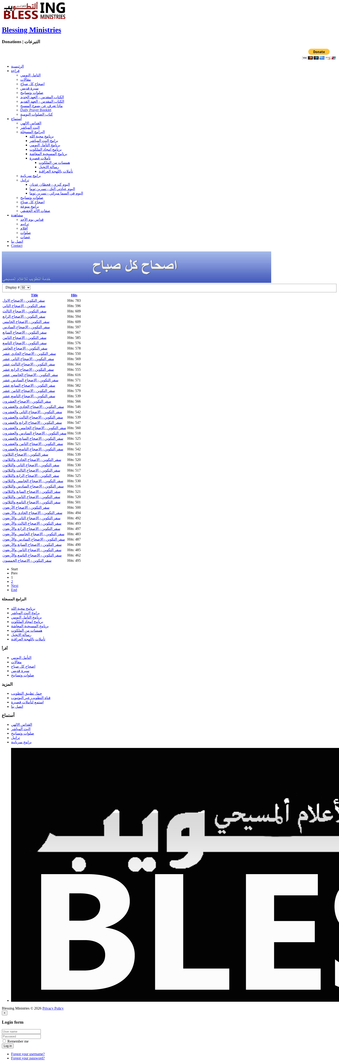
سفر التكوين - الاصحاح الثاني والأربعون (31, 518)
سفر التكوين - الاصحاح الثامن (24, 338)
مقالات (25, 79)
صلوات (25, 233)
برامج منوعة (29, 206)
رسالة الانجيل (49, 167)
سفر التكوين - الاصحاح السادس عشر (30, 380)
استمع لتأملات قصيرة (27, 702)
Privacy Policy (53, 1008)
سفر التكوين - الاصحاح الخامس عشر (30, 375)
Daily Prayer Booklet (35, 110)
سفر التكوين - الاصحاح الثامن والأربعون (32, 550)
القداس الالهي (30, 123)
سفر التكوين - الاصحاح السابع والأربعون (32, 545)
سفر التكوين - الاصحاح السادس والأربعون (34, 539)
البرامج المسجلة (32, 132)
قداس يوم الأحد (32, 219)
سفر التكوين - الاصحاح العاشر (25, 348)
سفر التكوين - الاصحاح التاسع (25, 343)
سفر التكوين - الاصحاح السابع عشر (29, 385)
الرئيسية (17, 66)
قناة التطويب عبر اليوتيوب (31, 698)
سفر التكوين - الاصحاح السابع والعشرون (33, 438)
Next (14, 586)
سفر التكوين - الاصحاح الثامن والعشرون (33, 444)
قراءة (15, 71)
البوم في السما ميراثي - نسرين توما (56, 193)
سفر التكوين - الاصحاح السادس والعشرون (34, 433)
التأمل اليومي (21, 658)
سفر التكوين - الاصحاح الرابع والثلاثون (31, 476)
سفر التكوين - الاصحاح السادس (26, 327)
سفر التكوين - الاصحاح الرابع (24, 316)
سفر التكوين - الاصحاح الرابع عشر (28, 369)
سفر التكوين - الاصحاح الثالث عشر (29, 364)
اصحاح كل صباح (32, 84)
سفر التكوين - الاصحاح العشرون (27, 401)
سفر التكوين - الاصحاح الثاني (24, 306)
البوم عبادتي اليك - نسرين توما (52, 189)
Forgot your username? (28, 1054)
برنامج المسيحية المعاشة (48, 154)
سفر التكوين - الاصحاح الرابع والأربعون (31, 529)
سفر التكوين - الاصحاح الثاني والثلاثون (31, 465)
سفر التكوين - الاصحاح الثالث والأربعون (32, 523)
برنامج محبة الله (42, 136)
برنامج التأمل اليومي (45, 145)
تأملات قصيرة (40, 158)
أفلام (24, 228)
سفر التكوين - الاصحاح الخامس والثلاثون (33, 481)
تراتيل (24, 180)
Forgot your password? (28, 1058)
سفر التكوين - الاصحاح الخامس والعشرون (34, 428)
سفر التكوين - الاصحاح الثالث (24, 311)
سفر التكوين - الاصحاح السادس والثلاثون (33, 486)
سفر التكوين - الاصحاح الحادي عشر (29, 354)
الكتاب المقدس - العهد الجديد (42, 97)
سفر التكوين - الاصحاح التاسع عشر (29, 396)
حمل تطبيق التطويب (26, 693)
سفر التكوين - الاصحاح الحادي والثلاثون (32, 460)
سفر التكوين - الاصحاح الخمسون (27, 560)
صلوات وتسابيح (31, 93)
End (14, 590)
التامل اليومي (30, 75)
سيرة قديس (29, 88)
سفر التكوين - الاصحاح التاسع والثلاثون (31, 502)
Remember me (17, 1041)
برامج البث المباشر (44, 141)
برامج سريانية (30, 176)
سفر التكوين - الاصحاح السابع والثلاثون (31, 491)
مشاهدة (17, 215)
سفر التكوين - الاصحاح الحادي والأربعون (32, 513)
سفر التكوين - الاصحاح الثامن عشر (29, 391)
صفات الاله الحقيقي (35, 211)
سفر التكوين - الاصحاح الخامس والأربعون (33, 534)
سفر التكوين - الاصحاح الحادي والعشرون (33, 407)
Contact (16, 246)
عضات (25, 237)
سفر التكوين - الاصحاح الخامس (26, 322)
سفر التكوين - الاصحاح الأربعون (26, 507)
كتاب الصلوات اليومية (36, 114)
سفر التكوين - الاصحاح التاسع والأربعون (32, 555)
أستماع (16, 119)
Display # (13, 287)
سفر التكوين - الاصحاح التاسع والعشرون (33, 449)
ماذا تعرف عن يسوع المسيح (41, 106)
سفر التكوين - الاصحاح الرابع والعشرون (32, 422)
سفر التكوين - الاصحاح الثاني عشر (28, 359)
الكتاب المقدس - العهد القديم (42, 101)
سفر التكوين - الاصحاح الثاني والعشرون (32, 412)
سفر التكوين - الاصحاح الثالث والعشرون (33, 417)
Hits (74, 295)
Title (34, 295)
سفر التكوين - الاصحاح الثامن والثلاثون (31, 497)
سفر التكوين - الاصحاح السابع (25, 332)
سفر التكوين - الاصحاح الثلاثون (25, 454)
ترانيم (24, 224)
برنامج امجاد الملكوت (46, 149)
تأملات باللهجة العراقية (56, 171)
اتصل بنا (17, 241)
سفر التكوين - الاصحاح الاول (24, 300)
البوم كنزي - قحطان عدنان (50, 184)
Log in (8, 1046)
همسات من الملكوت (54, 162)
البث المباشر (30, 127)
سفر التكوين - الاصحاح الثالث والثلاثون (31, 470)
